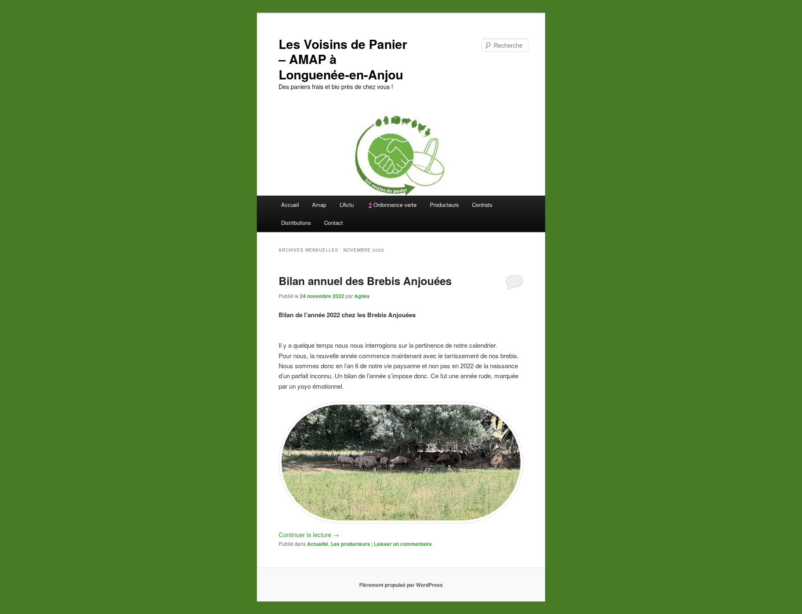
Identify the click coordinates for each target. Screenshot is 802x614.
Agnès (362, 296)
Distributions (296, 223)
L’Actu (347, 205)
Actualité (317, 544)
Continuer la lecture (309, 534)
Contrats (482, 205)
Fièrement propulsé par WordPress (401, 585)
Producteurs (444, 205)
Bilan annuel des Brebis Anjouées (365, 280)
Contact (333, 223)
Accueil (290, 205)
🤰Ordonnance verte (391, 205)
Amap (319, 205)
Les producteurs (350, 544)
